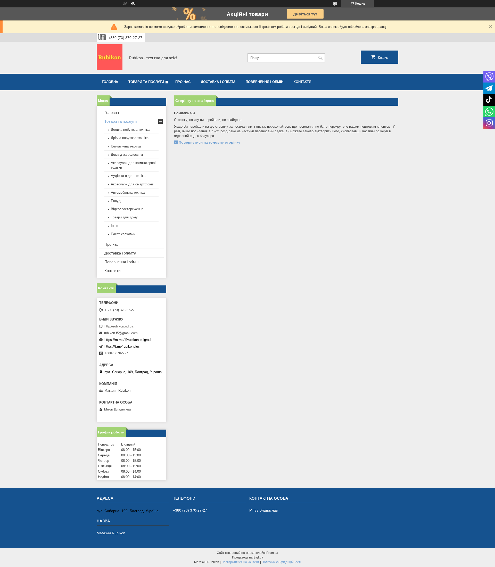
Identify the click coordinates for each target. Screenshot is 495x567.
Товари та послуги (146, 82)
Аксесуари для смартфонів (132, 184)
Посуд (116, 201)
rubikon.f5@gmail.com (121, 333)
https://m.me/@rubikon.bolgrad (127, 340)
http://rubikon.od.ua (118, 326)
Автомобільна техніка (128, 192)
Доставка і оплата (218, 82)
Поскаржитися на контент (240, 562)
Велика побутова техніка (130, 130)
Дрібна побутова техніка (129, 138)
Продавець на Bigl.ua (247, 557)
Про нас (183, 82)
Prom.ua (272, 553)
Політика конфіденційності (281, 562)
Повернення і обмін (264, 82)
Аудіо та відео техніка (128, 176)
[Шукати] (320, 57)
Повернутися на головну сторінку (209, 142)
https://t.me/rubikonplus (122, 346)
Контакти (302, 82)
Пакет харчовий (123, 234)
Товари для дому (124, 217)
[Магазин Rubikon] (109, 57)
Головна (110, 82)
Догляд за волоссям (127, 155)
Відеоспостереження (127, 209)
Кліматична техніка (126, 146)
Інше (114, 226)
